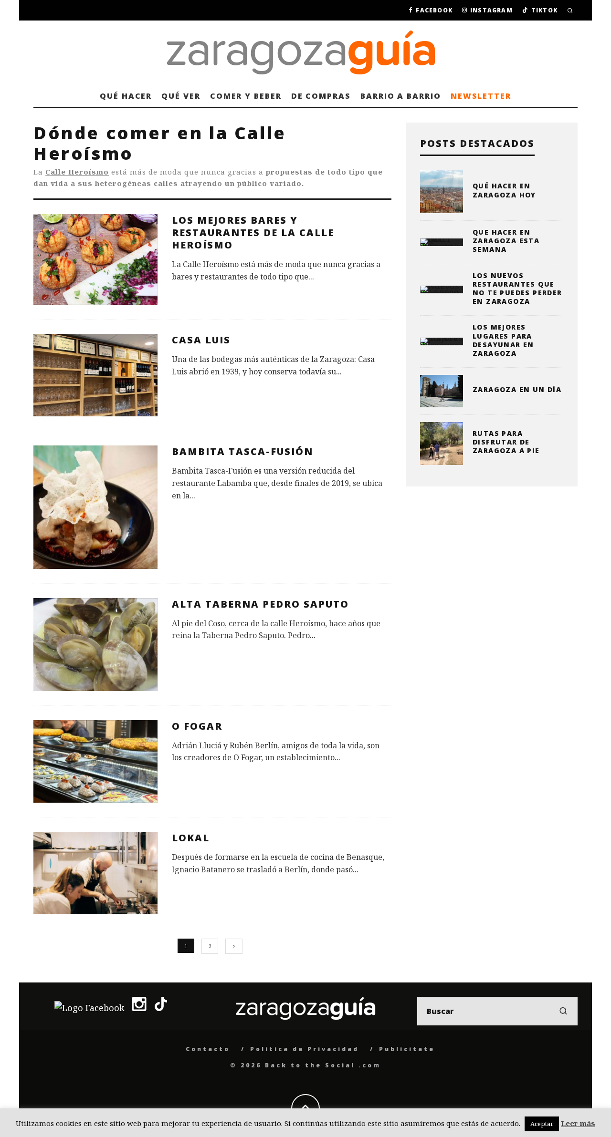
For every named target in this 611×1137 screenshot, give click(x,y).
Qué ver (180, 96)
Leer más (578, 1123)
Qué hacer (126, 96)
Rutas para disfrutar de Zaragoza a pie (506, 442)
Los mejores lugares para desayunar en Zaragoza (503, 340)
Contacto (208, 1049)
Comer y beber (246, 96)
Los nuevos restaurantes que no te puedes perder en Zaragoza (517, 288)
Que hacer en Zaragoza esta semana (506, 240)
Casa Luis (201, 339)
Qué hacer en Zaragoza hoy (504, 190)
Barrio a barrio (400, 96)
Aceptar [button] (541, 1123)
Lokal (191, 837)
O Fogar (197, 726)
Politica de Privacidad (304, 1049)
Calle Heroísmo (77, 171)
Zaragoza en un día (517, 389)
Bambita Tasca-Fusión (242, 451)
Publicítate (407, 1049)
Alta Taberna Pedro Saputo (260, 604)
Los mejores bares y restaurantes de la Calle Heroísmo (253, 232)
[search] (563, 1011)
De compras (321, 96)
